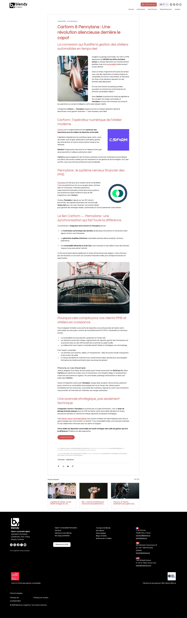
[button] (140, 9)
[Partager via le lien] (73, 466)
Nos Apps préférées (62, 536)
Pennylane (61, 459)
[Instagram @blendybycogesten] (174, 4)
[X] (21, 544)
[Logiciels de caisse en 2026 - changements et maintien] (62, 491)
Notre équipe (101, 533)
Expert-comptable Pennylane (65, 528)
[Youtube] (180, 4)
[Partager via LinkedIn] (68, 466)
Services (58, 530)
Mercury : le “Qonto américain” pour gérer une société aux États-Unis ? (123, 503)
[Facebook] (177, 4)
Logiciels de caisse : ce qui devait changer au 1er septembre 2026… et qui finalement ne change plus (60, 503)
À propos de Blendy (103, 528)
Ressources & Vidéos (104, 538)
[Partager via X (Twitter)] (63, 466)
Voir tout (136, 479)
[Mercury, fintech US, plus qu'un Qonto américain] (125, 491)
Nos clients (100, 530)
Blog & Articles (101, 536)
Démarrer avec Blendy (63, 533)
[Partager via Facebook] (58, 466)
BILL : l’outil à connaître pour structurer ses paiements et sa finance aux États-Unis (93, 503)
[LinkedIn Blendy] (171, 4)
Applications (70, 459)
